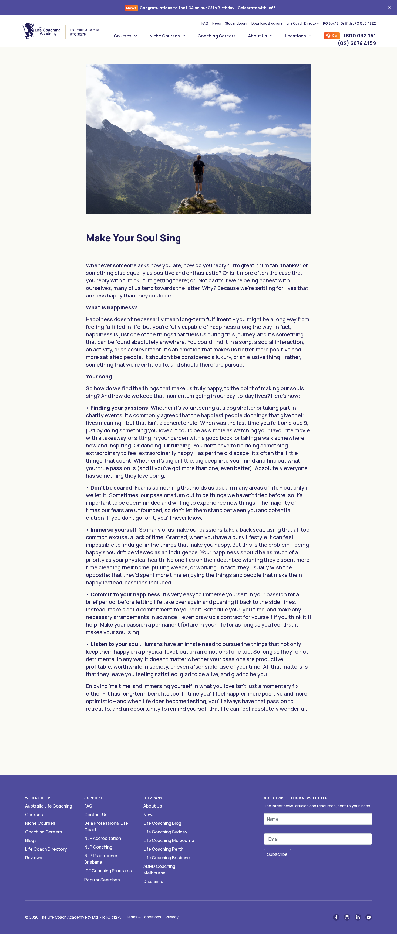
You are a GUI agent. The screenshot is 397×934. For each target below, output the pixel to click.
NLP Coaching (98, 847)
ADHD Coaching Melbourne (159, 869)
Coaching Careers (217, 36)
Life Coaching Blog (162, 823)
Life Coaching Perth (163, 849)
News (216, 23)
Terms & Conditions (143, 916)
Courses (123, 36)
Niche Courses (164, 36)
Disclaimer (154, 881)
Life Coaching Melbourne (168, 840)
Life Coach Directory (303, 23)
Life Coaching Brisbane (166, 858)
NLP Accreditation (102, 838)
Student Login (236, 23)
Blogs (31, 840)
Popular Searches (102, 880)
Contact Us (95, 814)
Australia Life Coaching (48, 806)
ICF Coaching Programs (108, 871)
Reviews (33, 858)
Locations (295, 36)
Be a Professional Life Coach (106, 826)
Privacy (172, 916)
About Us (257, 36)
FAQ (204, 23)
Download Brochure (266, 23)
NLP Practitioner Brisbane (100, 859)
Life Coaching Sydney (165, 832)
